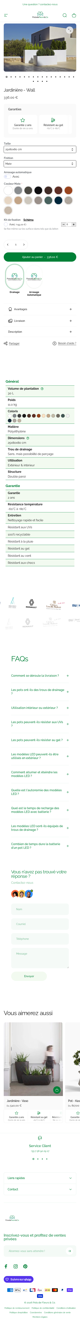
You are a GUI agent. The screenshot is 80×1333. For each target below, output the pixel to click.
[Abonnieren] (69, 1251)
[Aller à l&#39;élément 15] (51, 77)
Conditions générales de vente (57, 1312)
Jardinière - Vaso (17, 1101)
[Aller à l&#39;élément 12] (38, 77)
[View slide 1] (33, 1159)
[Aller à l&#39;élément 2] (11, 77)
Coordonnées (36, 1312)
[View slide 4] (46, 1159)
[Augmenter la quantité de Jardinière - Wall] (24, 244)
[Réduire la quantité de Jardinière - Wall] (8, 244)
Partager (14, 343)
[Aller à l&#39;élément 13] (42, 77)
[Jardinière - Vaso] (33, 1059)
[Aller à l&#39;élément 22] (38, 81)
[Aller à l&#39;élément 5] (20, 77)
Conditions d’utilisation (66, 1308)
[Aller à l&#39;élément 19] (69, 77)
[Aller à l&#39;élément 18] (64, 77)
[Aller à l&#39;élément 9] (29, 77)
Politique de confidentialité (43, 1308)
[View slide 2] (38, 1159)
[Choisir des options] (57, 1090)
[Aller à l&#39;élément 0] (6, 77)
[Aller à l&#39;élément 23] (42, 81)
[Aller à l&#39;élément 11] (33, 77)
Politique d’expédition (18, 1312)
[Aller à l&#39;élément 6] (24, 77)
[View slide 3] (42, 1159)
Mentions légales (40, 1317)
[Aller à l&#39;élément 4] (15, 77)
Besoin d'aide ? (67, 343)
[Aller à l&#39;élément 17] (60, 77)
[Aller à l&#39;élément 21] (33, 81)
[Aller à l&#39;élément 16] (55, 77)
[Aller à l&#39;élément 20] (73, 77)
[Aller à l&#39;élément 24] (46, 81)
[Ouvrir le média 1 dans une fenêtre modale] (69, 30)
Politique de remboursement (16, 1308)
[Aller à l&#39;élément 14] (46, 77)
